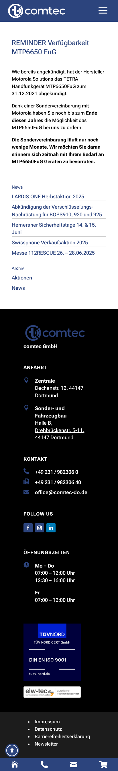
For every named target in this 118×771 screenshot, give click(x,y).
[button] (28, 527)
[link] (36, 11)
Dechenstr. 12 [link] (50, 388)
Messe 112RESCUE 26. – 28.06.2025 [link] (53, 253)
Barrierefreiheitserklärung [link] (62, 736)
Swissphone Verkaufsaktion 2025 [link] (50, 242)
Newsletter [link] (46, 744)
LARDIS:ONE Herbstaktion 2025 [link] (48, 196)
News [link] (18, 288)
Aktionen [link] (22, 278)
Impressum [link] (47, 721)
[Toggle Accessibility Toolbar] (12, 750)
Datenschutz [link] (48, 729)
